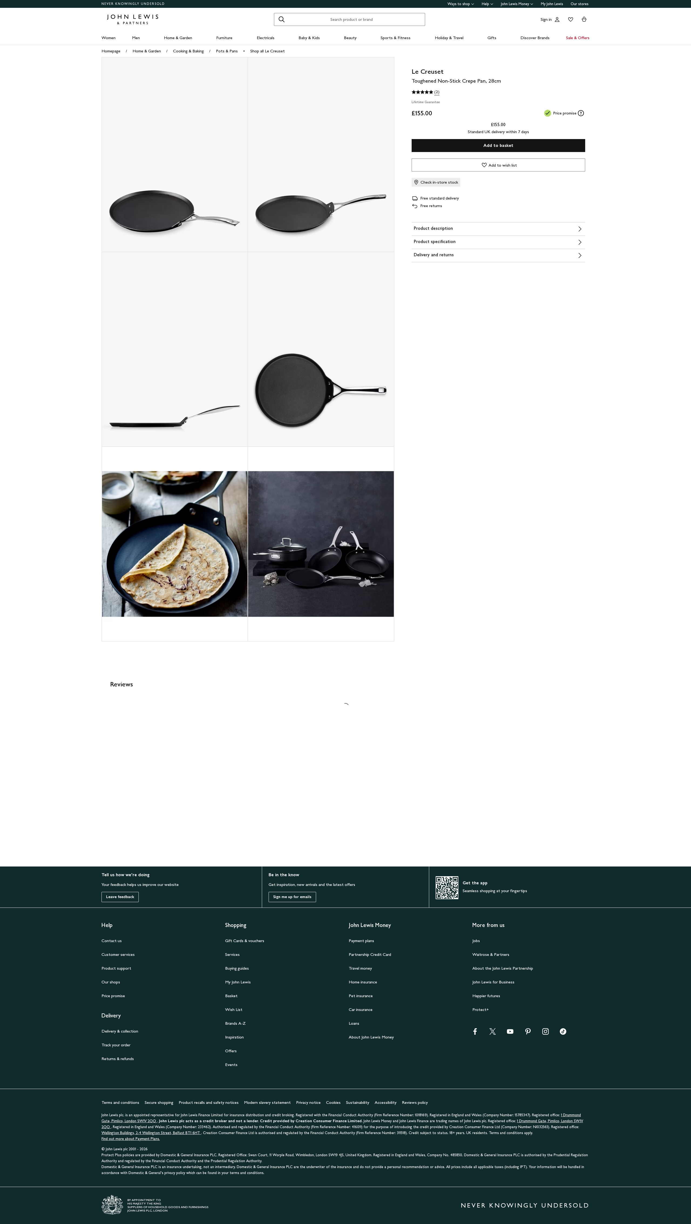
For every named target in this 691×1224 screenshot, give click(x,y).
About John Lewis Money (371, 1037)
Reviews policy (415, 1102)
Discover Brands (535, 37)
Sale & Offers (578, 37)
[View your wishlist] (569, 19)
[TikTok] (563, 1033)
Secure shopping (159, 1102)
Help (485, 4)
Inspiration (234, 1037)
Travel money (360, 968)
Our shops (110, 981)
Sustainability (357, 1102)
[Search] (281, 19)
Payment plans (361, 940)
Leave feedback (120, 897)
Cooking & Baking (188, 50)
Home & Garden (178, 37)
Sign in (546, 19)
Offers (231, 1050)
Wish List (233, 1009)
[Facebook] (475, 1033)
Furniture (224, 37)
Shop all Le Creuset (267, 50)
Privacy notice (308, 1102)
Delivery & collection (119, 1031)
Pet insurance (361, 995)
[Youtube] (510, 1033)
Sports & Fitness (396, 37)
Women (108, 37)
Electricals (266, 37)
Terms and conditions (120, 1102)
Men (136, 37)
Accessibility (386, 1102)
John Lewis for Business (493, 981)
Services (232, 954)
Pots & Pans (227, 50)
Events (231, 1064)
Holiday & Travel (449, 37)
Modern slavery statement (267, 1102)
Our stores (579, 4)
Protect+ (480, 1009)
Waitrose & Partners (490, 954)
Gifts (491, 37)
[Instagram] (545, 1033)
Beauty (350, 37)
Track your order (115, 1044)
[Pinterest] (528, 1033)
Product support (116, 968)
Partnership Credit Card (370, 954)
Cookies (333, 1102)
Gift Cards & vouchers (244, 940)
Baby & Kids (309, 37)
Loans (354, 1023)
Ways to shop (459, 4)
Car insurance (360, 1009)
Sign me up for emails (292, 897)
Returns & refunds (117, 1058)
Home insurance (363, 981)
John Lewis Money (515, 4)
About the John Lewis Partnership (502, 968)
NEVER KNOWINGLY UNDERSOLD (133, 4)
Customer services (118, 954)
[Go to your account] (557, 19)
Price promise (113, 995)
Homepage (110, 50)
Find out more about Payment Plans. (130, 1139)
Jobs (476, 940)
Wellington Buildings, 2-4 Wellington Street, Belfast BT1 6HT (151, 1133)
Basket (231, 995)
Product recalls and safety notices (209, 1102)
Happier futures (486, 995)
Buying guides (237, 968)
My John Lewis (552, 4)
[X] (492, 1033)
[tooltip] (581, 113)
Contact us (111, 940)
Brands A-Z (235, 1023)
